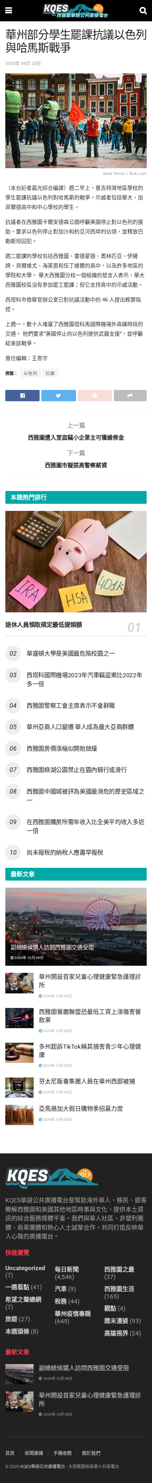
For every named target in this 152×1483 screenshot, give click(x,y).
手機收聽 (62, 1453)
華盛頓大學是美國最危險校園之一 (71, 653)
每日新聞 (67, 1269)
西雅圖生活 (119, 1288)
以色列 (30, 373)
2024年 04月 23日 (23, 63)
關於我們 (91, 1453)
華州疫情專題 (73, 1313)
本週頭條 (17, 1331)
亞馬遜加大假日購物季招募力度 (81, 1108)
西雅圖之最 (119, 1269)
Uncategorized (25, 1268)
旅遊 (11, 1319)
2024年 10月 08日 (28, 958)
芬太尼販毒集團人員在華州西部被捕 (87, 1081)
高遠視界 (116, 1333)
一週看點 (17, 1287)
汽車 (61, 1288)
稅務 (61, 1301)
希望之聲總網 (23, 1299)
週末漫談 (116, 1320)
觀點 (110, 1308)
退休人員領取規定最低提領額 (43, 624)
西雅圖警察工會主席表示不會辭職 (71, 705)
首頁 (9, 1453)
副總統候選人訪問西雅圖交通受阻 (52, 947)
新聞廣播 (34, 1453)
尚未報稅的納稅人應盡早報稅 (65, 852)
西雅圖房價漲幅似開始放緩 (62, 748)
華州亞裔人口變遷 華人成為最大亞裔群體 (80, 727)
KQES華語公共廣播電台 (43, 1466)
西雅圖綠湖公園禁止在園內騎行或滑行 (77, 769)
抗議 (50, 373)
